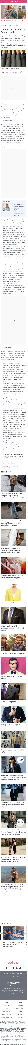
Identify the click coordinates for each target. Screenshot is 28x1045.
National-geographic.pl (6, 1017)
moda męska (5, 466)
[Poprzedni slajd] (1, 933)
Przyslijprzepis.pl (20, 1008)
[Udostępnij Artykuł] (21, 72)
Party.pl (20, 1002)
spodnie (4, 463)
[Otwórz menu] (2, 2)
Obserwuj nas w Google (10, 72)
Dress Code (15, 466)
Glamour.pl (6, 1005)
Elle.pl (6, 1002)
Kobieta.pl (20, 1005)
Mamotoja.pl (6, 1011)
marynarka (12, 463)
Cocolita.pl (6, 1008)
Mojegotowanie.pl (6, 1014)
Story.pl (20, 1017)
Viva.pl (20, 1011)
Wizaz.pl (20, 1014)
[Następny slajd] (25, 933)
